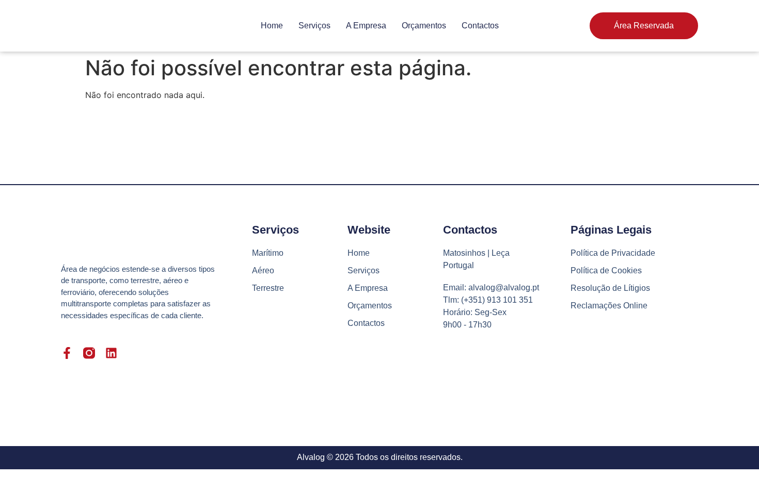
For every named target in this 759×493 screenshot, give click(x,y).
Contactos (480, 25)
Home (272, 25)
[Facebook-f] (67, 353)
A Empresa (366, 25)
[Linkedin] (111, 353)
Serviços (314, 25)
